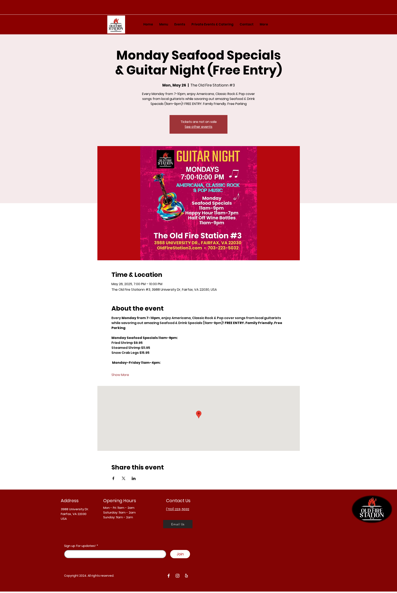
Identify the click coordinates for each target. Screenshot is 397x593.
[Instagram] (177, 575)
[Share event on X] (124, 478)
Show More (120, 375)
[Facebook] (168, 575)
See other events (198, 126)
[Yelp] (186, 575)
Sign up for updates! (80, 545)
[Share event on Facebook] (113, 478)
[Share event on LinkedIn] (134, 478)
